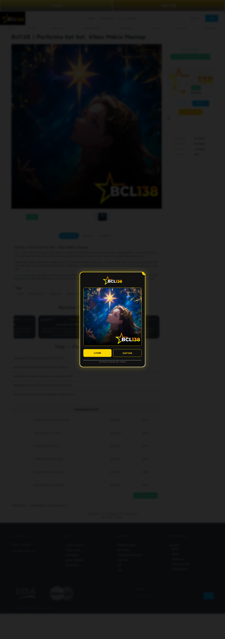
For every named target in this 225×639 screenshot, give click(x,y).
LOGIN (97, 352)
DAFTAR (127, 353)
